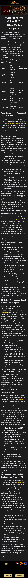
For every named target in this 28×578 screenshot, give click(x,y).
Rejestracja (20, 575)
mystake (4, 312)
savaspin (20, 399)
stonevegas (21, 482)
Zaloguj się (8, 575)
